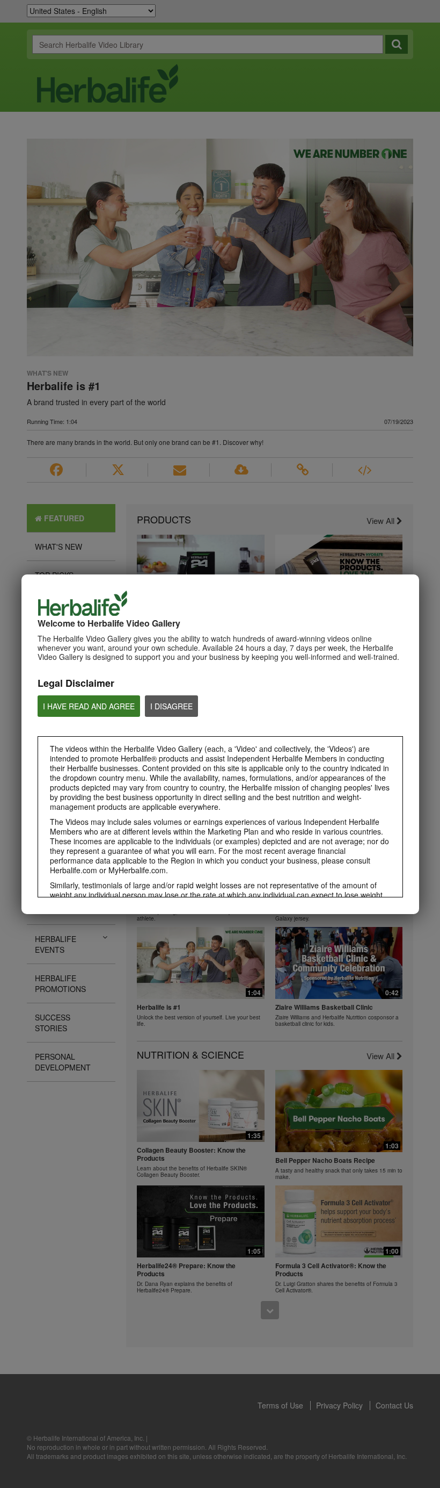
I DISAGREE (171, 706)
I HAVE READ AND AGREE (89, 706)
